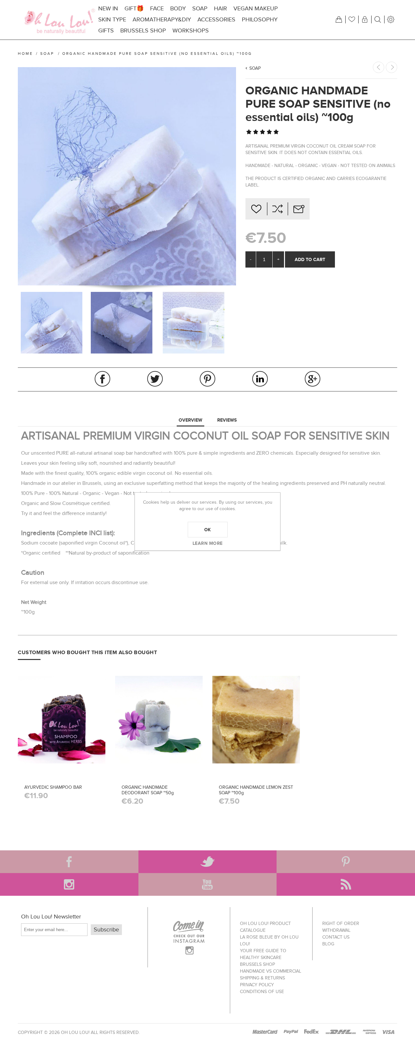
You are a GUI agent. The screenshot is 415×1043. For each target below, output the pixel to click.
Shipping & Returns (262, 978)
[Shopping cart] (338, 19)
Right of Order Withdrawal (340, 927)
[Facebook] (69, 861)
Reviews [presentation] (227, 420)
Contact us (336, 937)
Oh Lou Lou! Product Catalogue (265, 927)
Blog (328, 944)
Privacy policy (257, 985)
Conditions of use (262, 991)
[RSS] (346, 884)
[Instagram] (69, 884)
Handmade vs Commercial (270, 971)
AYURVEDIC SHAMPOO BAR (53, 787)
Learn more (208, 543)
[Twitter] (207, 861)
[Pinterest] (346, 861)
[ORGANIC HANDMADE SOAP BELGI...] (391, 67)
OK (207, 529)
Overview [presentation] (190, 420)
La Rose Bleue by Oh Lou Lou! (269, 940)
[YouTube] (207, 884)
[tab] (190, 420)
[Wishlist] (351, 19)
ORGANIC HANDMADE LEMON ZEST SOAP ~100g (256, 790)
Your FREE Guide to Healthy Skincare (263, 954)
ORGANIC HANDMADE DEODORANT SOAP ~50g (148, 790)
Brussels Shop (257, 964)
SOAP (255, 68)
